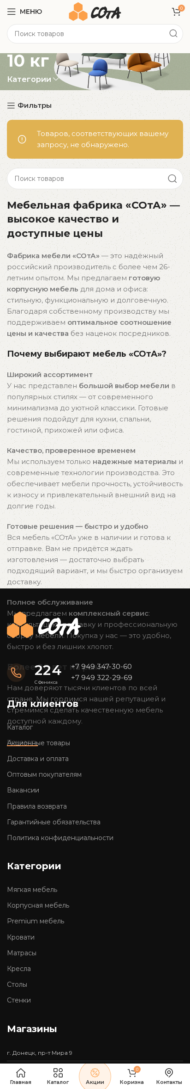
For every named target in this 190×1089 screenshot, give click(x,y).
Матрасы (21, 953)
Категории (29, 79)
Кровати (21, 937)
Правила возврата (37, 806)
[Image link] (44, 623)
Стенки (19, 1000)
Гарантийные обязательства (54, 822)
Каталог (20, 727)
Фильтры (35, 105)
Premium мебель (35, 921)
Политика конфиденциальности (60, 838)
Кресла (19, 969)
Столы (17, 984)
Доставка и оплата (38, 759)
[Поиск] (173, 33)
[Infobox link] (34, 673)
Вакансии (23, 790)
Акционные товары (38, 743)
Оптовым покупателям (44, 774)
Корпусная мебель (38, 905)
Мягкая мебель (32, 889)
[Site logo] (95, 10)
